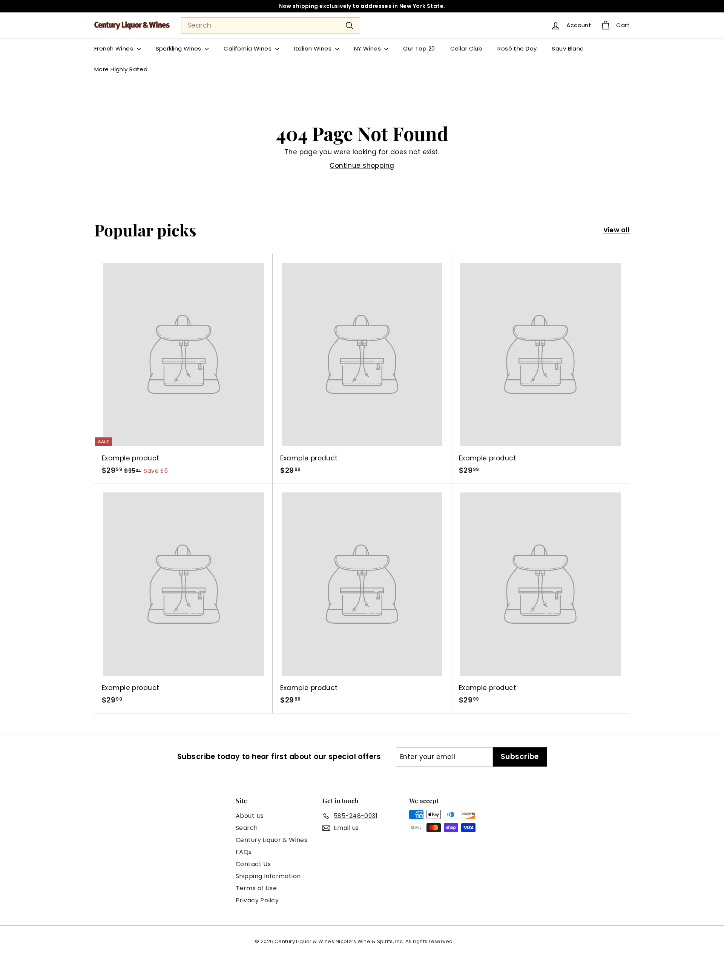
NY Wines (368, 48)
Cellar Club (466, 48)
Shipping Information (268, 876)
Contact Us (253, 864)
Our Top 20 (419, 48)
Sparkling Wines (179, 48)
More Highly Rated (120, 69)
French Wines (114, 48)
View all (616, 230)
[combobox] (270, 25)
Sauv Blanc (567, 48)
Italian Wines (313, 48)
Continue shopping (362, 165)
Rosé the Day (517, 48)
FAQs (244, 852)
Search (247, 828)
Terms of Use (256, 888)
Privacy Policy (257, 900)
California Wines (248, 48)
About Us (250, 815)
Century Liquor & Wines (271, 840)
